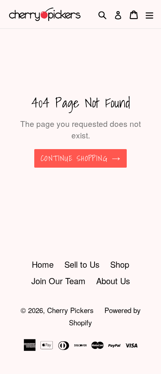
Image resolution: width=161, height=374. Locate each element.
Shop (119, 264)
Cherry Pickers (70, 310)
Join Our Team (58, 281)
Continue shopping (74, 158)
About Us (113, 281)
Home (43, 264)
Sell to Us (81, 264)
